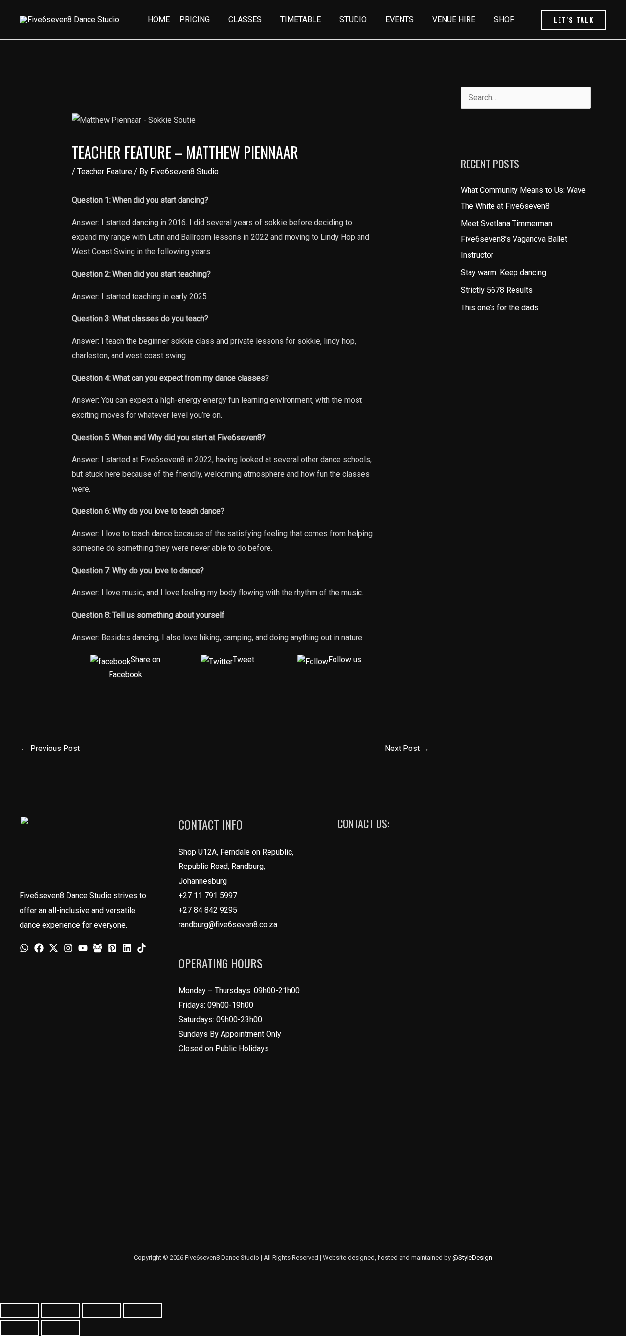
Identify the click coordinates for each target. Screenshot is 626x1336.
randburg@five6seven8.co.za (228, 924)
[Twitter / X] (53, 948)
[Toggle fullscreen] (60, 1310)
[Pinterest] (112, 948)
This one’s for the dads (499, 307)
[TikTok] (141, 948)
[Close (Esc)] (142, 1310)
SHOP (504, 19)
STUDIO (353, 19)
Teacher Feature (104, 171)
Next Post (407, 748)
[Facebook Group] (97, 948)
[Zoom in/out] (19, 1310)
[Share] (101, 1310)
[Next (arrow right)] (60, 1328)
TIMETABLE (300, 19)
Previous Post (50, 748)
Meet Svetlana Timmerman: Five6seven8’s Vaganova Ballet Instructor (514, 239)
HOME (159, 19)
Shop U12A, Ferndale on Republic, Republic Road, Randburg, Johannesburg (236, 866)
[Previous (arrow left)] (19, 1328)
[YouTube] (83, 948)
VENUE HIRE (453, 19)
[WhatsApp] (24, 948)
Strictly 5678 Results (497, 290)
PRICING (194, 19)
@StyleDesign (472, 1257)
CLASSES (245, 19)
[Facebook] (39, 948)
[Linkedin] (127, 948)
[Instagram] (68, 948)
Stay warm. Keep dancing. (504, 272)
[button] (573, 20)
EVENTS (399, 19)
